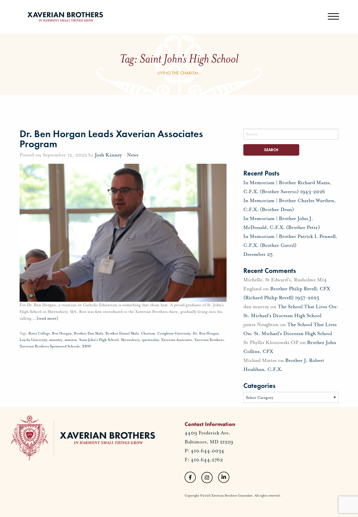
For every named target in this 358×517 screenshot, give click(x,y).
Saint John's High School (99, 340)
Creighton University (173, 333)
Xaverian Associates (176, 340)
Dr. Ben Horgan (206, 333)
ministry (55, 340)
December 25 (258, 254)
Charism (148, 333)
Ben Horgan (62, 333)
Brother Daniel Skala (122, 333)
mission (71, 340)
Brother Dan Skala (88, 333)
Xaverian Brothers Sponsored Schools (50, 346)
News (132, 155)
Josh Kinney (108, 155)
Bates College (39, 333)
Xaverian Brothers (209, 340)
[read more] (45, 318)
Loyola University (33, 340)
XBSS (86, 346)
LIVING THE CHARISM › (179, 73)
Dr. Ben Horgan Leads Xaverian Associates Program (111, 138)
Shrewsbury (130, 340)
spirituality (150, 340)
